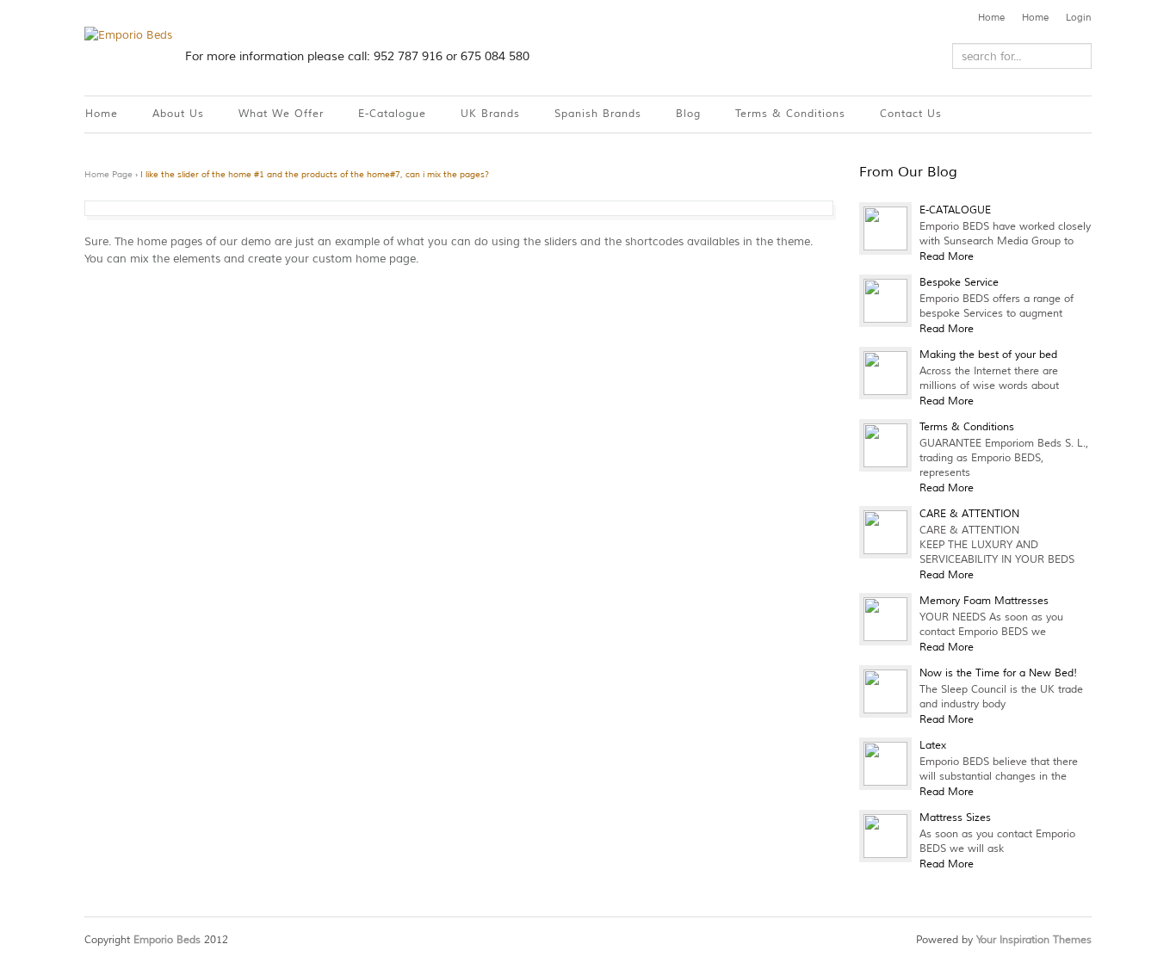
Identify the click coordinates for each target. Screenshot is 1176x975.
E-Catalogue (392, 114)
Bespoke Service (959, 282)
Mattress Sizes (955, 817)
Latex (932, 745)
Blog (688, 114)
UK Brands (490, 114)
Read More (946, 256)
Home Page (108, 174)
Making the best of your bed (988, 355)
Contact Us (911, 114)
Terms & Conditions (790, 114)
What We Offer (281, 114)
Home (991, 17)
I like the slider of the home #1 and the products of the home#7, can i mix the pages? (314, 174)
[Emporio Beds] (128, 35)
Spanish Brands (597, 114)
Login (1079, 17)
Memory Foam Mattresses (984, 601)
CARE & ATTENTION (969, 514)
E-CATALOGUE (955, 210)
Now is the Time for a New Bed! (998, 673)
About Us (178, 114)
